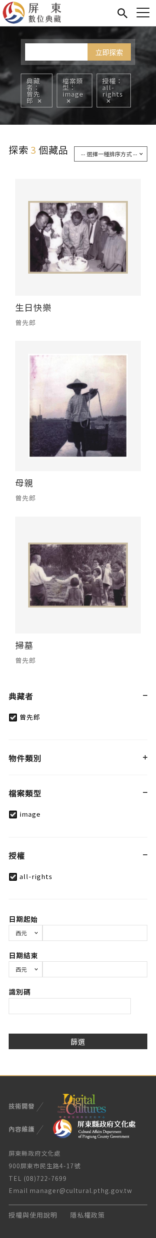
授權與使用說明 (33, 1214)
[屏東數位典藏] (37, 13)
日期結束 (23, 955)
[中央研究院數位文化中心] (81, 1105)
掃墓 (24, 645)
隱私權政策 (87, 1214)
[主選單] (143, 12)
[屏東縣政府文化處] (94, 1128)
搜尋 (122, 12)
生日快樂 (33, 307)
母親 (24, 483)
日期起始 (23, 919)
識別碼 (20, 991)
